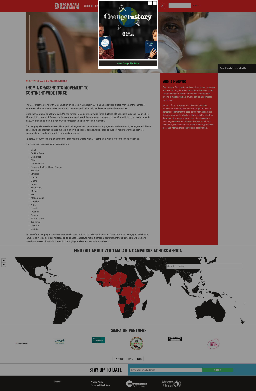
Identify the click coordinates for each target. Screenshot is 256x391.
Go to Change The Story (128, 63)
